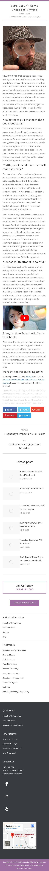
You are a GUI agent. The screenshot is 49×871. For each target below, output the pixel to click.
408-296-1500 (25, 589)
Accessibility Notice (24, 868)
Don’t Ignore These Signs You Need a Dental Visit (31, 559)
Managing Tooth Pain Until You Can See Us (32, 507)
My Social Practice (12, 865)
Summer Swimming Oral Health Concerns (31, 525)
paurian (29, 376)
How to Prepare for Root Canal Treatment (31, 473)
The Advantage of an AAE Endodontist (31, 542)
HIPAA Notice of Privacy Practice (31, 865)
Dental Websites (37, 862)
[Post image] (11, 476)
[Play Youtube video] (24, 318)
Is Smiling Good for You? (31, 488)
